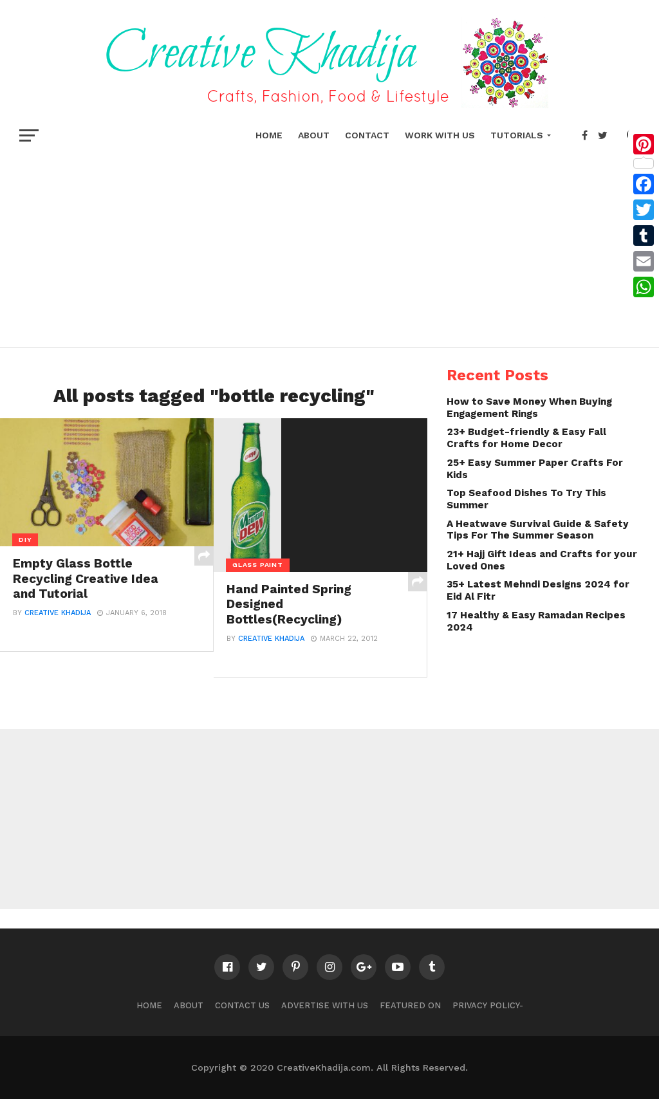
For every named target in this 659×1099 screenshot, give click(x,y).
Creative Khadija (57, 613)
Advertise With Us (324, 1005)
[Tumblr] (643, 235)
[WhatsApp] (643, 287)
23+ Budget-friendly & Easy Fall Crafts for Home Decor (526, 438)
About (314, 135)
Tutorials (516, 135)
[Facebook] (643, 184)
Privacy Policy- (487, 1005)
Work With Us (440, 135)
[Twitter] (643, 210)
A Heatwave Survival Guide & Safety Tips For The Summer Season (538, 530)
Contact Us (242, 1005)
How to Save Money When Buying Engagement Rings (529, 408)
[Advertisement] (329, 244)
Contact (367, 135)
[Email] (643, 261)
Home (269, 135)
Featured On (410, 1005)
